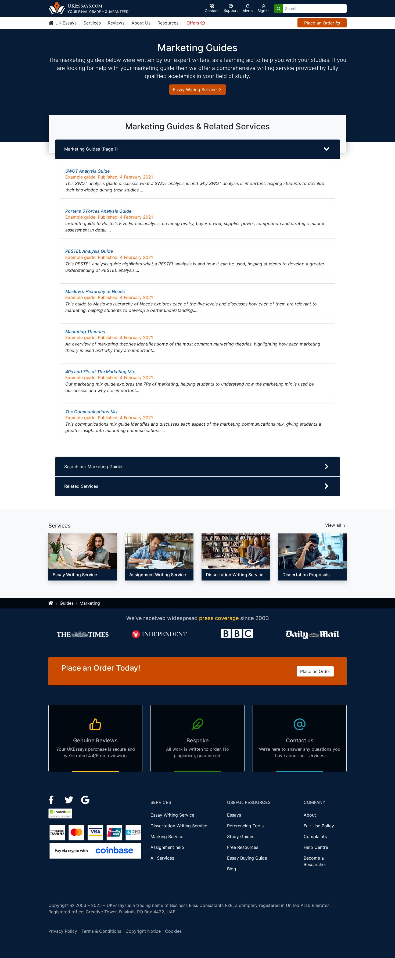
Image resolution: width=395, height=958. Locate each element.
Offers (193, 23)
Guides (67, 603)
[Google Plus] (85, 799)
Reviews (116, 23)
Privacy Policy (62, 931)
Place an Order (320, 23)
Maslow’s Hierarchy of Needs (95, 291)
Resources (167, 23)
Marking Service (166, 836)
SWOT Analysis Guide (87, 171)
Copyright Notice (143, 931)
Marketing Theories (85, 331)
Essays (234, 815)
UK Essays (65, 23)
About (310, 815)
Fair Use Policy (319, 825)
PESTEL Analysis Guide (89, 251)
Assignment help (167, 847)
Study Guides (240, 836)
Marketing (90, 603)
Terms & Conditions (101, 931)
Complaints (315, 836)
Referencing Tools (245, 825)
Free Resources (242, 847)
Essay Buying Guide (247, 858)
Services (92, 23)
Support (231, 10)
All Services (162, 858)
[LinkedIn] (70, 799)
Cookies (173, 931)
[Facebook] (53, 799)
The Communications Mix (91, 411)
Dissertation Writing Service (178, 825)
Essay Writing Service (195, 89)
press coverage (219, 618)
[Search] (278, 8)
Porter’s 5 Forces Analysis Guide (98, 211)
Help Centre (316, 847)
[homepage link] (51, 603)
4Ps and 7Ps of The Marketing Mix (100, 371)
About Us (140, 23)
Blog (231, 868)
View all (333, 525)
